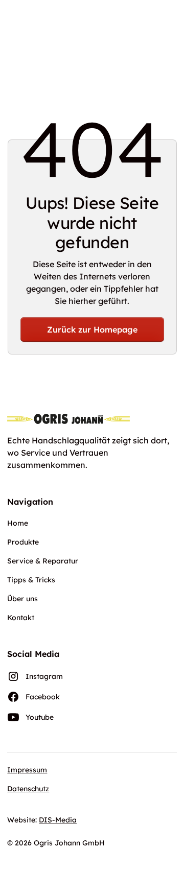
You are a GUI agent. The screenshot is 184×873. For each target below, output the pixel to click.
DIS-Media (58, 819)
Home (17, 523)
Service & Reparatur (42, 560)
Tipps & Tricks (31, 579)
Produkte (23, 542)
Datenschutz (28, 788)
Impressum (27, 769)
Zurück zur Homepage (92, 329)
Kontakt (20, 617)
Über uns (22, 598)
